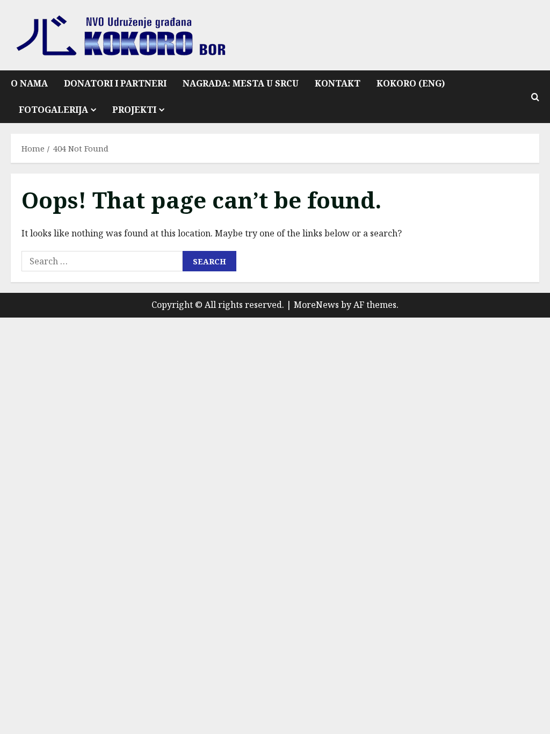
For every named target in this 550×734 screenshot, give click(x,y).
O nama (29, 83)
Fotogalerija (53, 110)
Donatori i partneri (115, 83)
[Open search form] (535, 97)
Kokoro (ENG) (411, 83)
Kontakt (337, 83)
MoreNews (316, 305)
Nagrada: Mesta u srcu (241, 83)
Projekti (134, 110)
